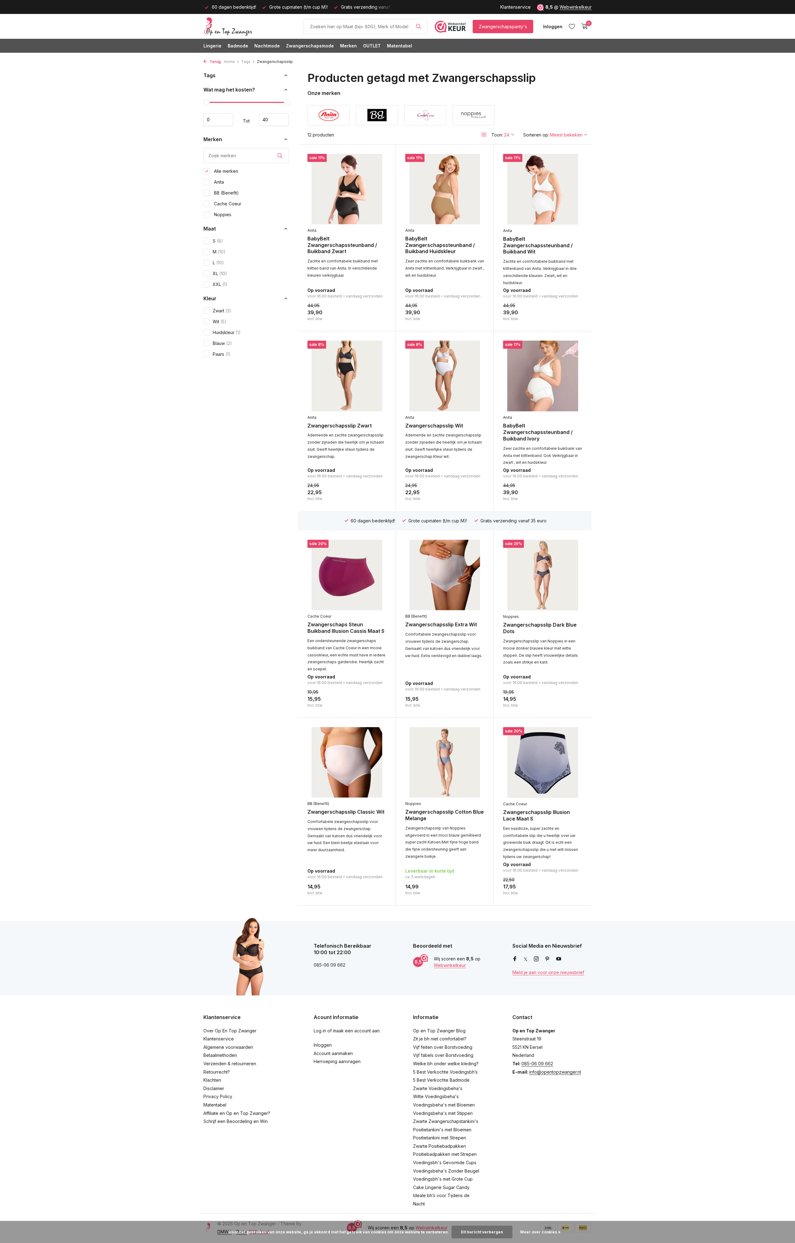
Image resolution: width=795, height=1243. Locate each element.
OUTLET (372, 45)
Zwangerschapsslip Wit (434, 426)
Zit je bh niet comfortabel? (439, 1038)
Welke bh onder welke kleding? (446, 1063)
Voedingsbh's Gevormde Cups (444, 1162)
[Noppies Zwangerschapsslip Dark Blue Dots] (542, 575)
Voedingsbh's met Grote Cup (443, 1179)
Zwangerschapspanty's (503, 26)
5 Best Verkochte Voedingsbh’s (445, 1072)
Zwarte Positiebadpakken (439, 1146)
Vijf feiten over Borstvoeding (442, 1047)
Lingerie (212, 45)
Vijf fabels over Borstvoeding (443, 1055)
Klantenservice (515, 7)
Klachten (212, 1080)
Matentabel (399, 45)
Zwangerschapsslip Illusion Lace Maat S (536, 815)
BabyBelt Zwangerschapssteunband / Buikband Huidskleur (440, 245)
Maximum (274, 120)
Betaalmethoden (220, 1055)
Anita (218, 182)
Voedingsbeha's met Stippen (443, 1113)
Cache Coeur (227, 203)
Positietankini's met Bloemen (442, 1129)
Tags (246, 61)
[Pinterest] (547, 959)
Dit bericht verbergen (482, 1232)
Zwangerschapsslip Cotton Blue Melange (444, 815)
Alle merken (225, 171)
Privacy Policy (217, 1096)
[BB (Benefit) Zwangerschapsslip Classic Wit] (346, 762)
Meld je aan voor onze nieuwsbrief (548, 972)
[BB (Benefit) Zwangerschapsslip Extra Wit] (444, 575)
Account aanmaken (333, 1053)
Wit (219, 321)
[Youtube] (558, 959)
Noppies (222, 214)
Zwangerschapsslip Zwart (339, 426)
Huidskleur (227, 332)
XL (220, 273)
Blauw (222, 343)
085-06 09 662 (537, 1063)
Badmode (238, 45)
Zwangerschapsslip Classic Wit (345, 812)
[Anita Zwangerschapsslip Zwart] (346, 376)
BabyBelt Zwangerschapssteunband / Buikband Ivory (538, 432)
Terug (215, 61)
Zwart (222, 310)
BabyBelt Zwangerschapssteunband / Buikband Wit (538, 245)
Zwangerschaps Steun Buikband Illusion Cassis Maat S (345, 627)
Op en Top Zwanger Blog (439, 1030)
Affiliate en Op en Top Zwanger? (236, 1113)
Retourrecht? (216, 1072)
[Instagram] (536, 959)
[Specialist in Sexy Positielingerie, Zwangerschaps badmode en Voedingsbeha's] (250, 26)
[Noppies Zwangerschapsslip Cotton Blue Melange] (444, 762)
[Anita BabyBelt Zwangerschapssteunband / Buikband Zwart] (346, 189)
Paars (221, 354)
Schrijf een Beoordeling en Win (235, 1121)
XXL (220, 284)
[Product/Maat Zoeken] (418, 26)
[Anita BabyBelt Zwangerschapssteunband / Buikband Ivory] (542, 376)
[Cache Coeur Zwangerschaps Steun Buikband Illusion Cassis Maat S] (346, 575)
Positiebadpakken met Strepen (445, 1154)
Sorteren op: (536, 134)
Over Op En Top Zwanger (230, 1030)
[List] (484, 134)
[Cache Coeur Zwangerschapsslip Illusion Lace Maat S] (542, 762)
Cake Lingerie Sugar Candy (441, 1187)
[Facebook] (514, 959)
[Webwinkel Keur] (450, 26)
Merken (348, 45)
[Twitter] (526, 959)
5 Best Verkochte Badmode (441, 1080)
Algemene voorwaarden (228, 1047)
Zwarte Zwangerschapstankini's (445, 1121)
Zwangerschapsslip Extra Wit (441, 624)
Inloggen (323, 1045)
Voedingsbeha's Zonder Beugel (446, 1171)
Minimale (218, 120)
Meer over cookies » (540, 1232)
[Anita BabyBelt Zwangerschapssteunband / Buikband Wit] (542, 189)
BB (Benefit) (226, 192)
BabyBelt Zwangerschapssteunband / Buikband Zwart (342, 245)
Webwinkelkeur (576, 7)
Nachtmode (267, 45)
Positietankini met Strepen (439, 1137)
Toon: (497, 134)
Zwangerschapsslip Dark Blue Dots (540, 628)
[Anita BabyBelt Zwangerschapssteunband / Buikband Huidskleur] (444, 189)
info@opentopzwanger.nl (555, 1072)
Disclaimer (213, 1088)
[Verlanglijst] (572, 26)
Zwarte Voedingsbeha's (437, 1088)
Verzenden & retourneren (229, 1063)
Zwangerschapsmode (310, 45)
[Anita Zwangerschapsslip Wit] (444, 376)
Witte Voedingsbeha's (436, 1096)
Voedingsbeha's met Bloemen (444, 1104)
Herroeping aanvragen (337, 1061)
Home (229, 61)
